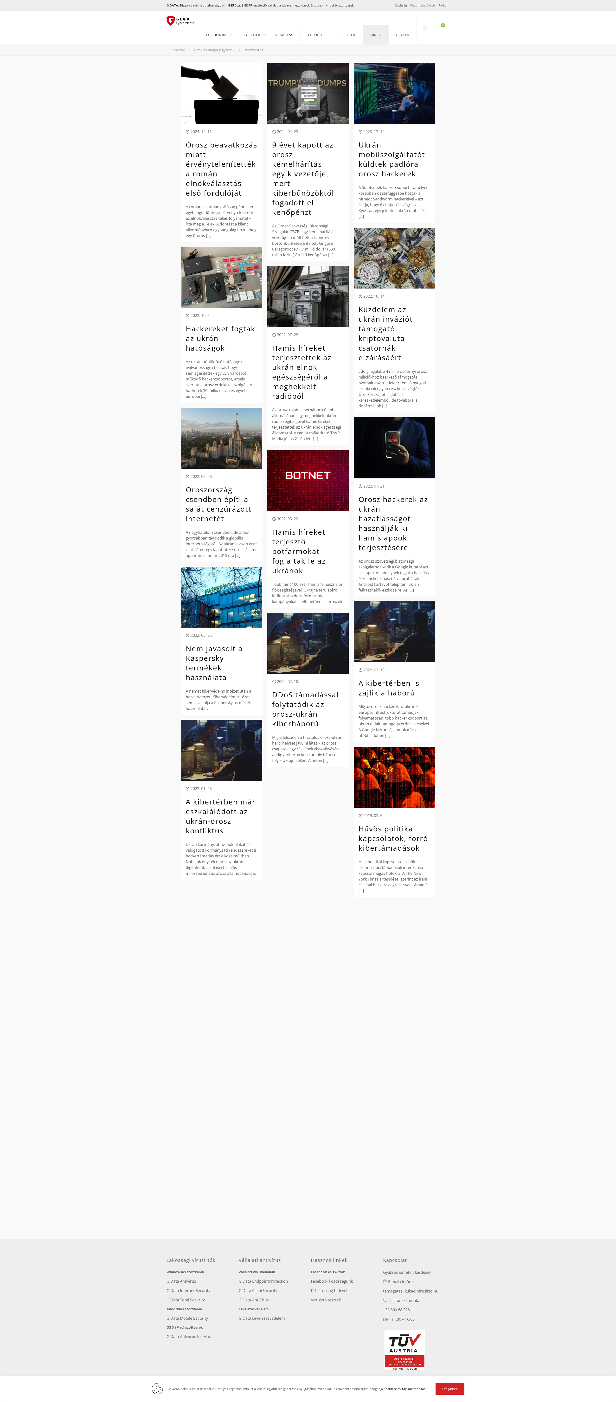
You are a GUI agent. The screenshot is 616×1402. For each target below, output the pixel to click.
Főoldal (179, 50)
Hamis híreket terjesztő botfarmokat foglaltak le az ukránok (299, 551)
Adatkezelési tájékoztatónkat (404, 1389)
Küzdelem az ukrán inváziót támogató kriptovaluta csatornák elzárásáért (386, 333)
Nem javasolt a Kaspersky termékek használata (214, 662)
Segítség (401, 5)
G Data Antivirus (181, 1281)
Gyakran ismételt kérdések (407, 1272)
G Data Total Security (186, 1300)
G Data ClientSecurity (258, 1290)
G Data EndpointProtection (263, 1281)
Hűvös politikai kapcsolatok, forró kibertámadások (393, 838)
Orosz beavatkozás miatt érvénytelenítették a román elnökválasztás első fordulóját (221, 169)
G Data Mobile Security (187, 1318)
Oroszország (253, 50)
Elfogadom (450, 1389)
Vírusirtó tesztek (326, 1300)
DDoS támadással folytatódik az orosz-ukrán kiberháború (305, 709)
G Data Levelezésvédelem (262, 1318)
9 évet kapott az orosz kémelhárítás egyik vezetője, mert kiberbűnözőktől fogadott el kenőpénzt (303, 178)
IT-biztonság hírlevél (329, 1290)
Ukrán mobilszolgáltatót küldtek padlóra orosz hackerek (392, 159)
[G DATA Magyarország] (183, 18)
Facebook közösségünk (332, 1281)
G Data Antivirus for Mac (189, 1336)
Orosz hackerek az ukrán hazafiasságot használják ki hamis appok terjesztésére (393, 523)
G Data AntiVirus (254, 1300)
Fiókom (444, 5)
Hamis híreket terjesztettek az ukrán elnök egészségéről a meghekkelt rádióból (302, 372)
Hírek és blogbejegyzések (214, 50)
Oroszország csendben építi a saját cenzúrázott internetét (218, 504)
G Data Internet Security (188, 1290)
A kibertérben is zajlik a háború (389, 688)
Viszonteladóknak (423, 5)
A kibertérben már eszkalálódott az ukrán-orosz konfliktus (221, 816)
